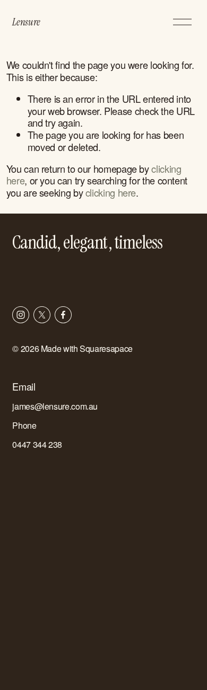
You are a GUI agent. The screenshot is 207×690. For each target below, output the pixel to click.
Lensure (26, 22)
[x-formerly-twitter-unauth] (41, 314)
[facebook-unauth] (63, 314)
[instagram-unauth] (20, 314)
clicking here (110, 192)
